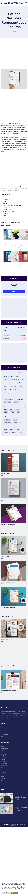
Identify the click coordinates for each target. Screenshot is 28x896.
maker (11, 409)
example (6, 386)
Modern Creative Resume (14, 246)
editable (20, 382)
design (5, 382)
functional (16, 402)
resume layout (7, 422)
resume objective (8, 426)
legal (5, 409)
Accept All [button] (14, 892)
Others (3, 768)
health (13, 406)
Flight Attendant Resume (8, 607)
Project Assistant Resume (8, 582)
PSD (2, 774)
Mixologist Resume (6, 499)
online (19, 416)
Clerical (5, 376)
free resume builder (8, 396)
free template (19, 399)
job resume (20, 406)
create (17, 376)
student (18, 429)
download (12, 382)
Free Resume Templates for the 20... (21, 796)
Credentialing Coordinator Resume (22, 268)
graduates (6, 406)
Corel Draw (4, 750)
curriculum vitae (15, 379)
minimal (6, 412)
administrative (17, 372)
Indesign (3, 759)
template (6, 432)
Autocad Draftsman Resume (15, 268)
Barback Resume (5, 473)
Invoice (3, 761)
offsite (13, 416)
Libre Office (4, 763)
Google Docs (4, 755)
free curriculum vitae (14, 389)
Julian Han (10, 188)
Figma (2, 752)
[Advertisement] (14, 53)
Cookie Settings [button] (6, 892)
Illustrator (3, 757)
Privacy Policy (5, 734)
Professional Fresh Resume (8, 690)
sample (17, 426)
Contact (3, 736)
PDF (2, 770)
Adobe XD (3, 746)
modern (12, 412)
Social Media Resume (7, 639)
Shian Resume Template (6, 268)
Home (3, 30)
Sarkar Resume (7, 245)
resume (15, 419)
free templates (7, 402)
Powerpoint (4, 772)
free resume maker (8, 399)
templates (14, 432)
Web (2, 781)
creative (6, 379)
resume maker (17, 422)
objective (6, 416)
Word (23, 338)
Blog (2, 732)
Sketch (3, 778)
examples (13, 386)
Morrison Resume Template (8, 665)
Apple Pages (4, 748)
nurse (18, 412)
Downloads (8, 30)
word (20, 432)
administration (7, 372)
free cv (6, 392)
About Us (3, 730)
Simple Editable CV (6, 556)
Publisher (3, 776)
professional (7, 419)
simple (11, 429)
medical (17, 409)
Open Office (4, 765)
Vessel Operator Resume (8, 524)
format (20, 386)
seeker (5, 429)
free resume (13, 392)
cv (22, 379)
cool (12, 376)
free (5, 389)
